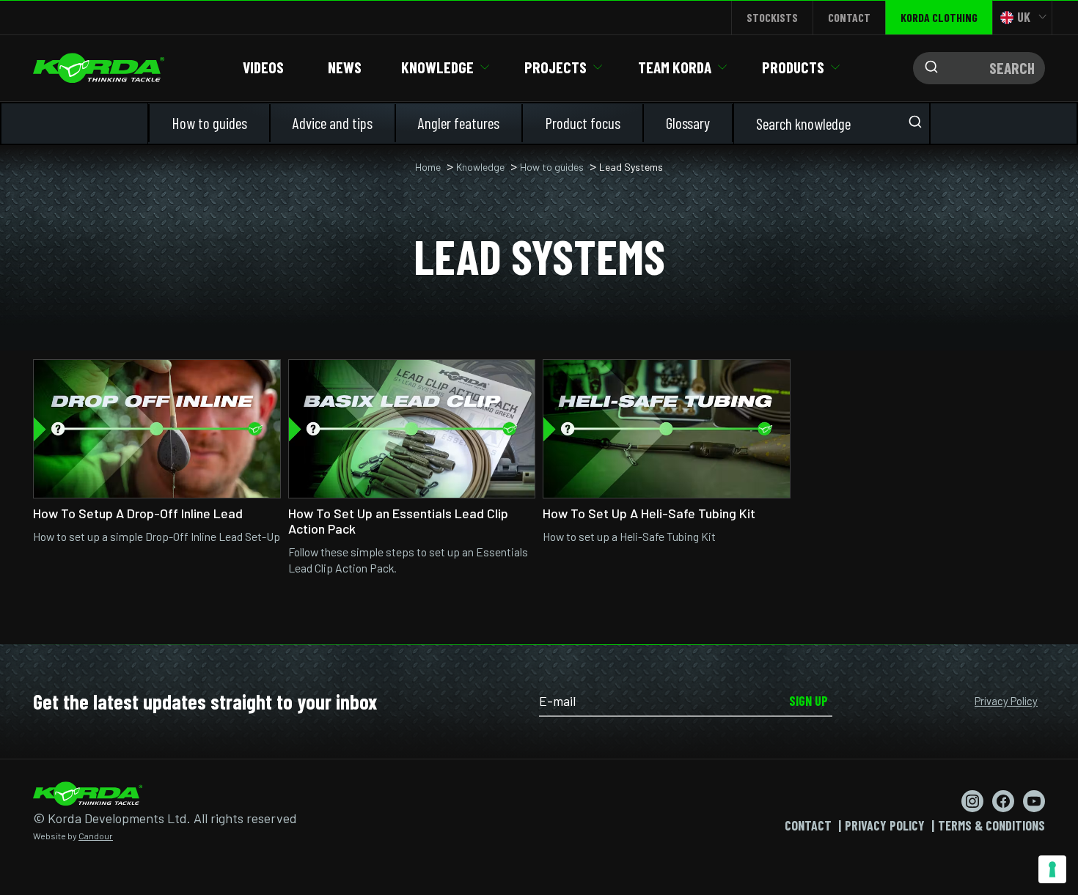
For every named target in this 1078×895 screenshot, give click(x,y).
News (345, 67)
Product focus (582, 123)
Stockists (772, 17)
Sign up (808, 701)
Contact (849, 17)
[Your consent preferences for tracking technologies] (1052, 869)
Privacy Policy (1006, 700)
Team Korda (674, 67)
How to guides (209, 123)
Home (428, 167)
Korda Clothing (939, 17)
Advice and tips (333, 123)
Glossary (688, 123)
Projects (555, 67)
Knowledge (437, 67)
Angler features (458, 123)
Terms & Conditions (991, 825)
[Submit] (927, 68)
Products (793, 67)
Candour (95, 835)
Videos (263, 67)
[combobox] (979, 68)
